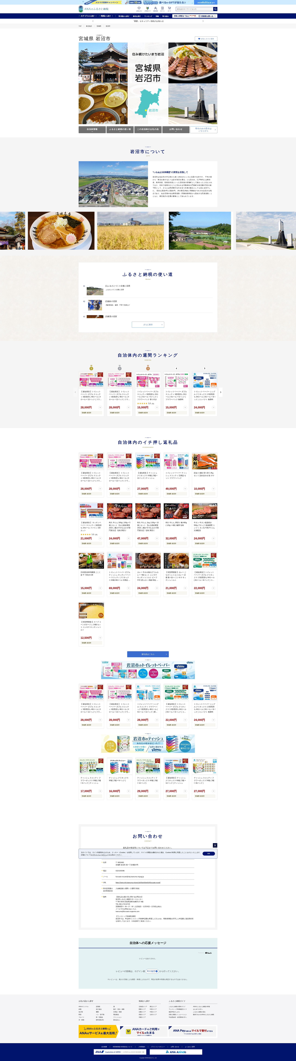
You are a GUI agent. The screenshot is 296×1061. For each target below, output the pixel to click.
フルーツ (81, 1017)
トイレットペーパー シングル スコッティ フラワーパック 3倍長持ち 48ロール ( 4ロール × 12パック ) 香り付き (148, 709)
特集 (157, 16)
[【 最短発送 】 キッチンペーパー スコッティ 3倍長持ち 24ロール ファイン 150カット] (91, 511)
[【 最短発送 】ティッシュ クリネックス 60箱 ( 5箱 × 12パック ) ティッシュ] (148, 461)
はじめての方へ (198, 1009)
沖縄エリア (142, 1017)
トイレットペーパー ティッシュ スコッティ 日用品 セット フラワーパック (176, 475)
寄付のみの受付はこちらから (203, 130)
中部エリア (153, 1009)
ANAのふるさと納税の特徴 (201, 1006)
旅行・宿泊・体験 (118, 1009)
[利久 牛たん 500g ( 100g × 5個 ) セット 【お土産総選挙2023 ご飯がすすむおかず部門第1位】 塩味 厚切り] (119, 511)
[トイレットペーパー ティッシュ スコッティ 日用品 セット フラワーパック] (176, 461)
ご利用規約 (141, 1047)
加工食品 (99, 1009)
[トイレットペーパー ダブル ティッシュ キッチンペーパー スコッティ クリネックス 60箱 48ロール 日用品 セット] (119, 561)
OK (208, 853)
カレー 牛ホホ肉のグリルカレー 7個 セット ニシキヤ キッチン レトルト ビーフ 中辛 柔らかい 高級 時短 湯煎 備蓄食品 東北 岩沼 (148, 577)
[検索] (215, 9)
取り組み (165, 16)
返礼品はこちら (148, 654)
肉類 (80, 1009)
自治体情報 (92, 129)
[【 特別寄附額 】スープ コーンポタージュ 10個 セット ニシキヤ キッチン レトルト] (91, 610)
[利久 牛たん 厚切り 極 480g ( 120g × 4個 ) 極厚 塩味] (176, 511)
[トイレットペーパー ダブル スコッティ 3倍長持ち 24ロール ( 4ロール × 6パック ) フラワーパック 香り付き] (148, 380)
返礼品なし (116, 1020)
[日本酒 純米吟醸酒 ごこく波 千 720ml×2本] (91, 561)
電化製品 (116, 1014)
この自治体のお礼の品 (148, 129)
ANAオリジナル (83, 1006)
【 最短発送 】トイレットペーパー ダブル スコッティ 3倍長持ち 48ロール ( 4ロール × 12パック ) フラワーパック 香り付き (91, 397)
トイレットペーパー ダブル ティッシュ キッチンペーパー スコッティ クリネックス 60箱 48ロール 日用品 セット (119, 577)
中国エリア (153, 1012)
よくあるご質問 (190, 1047)
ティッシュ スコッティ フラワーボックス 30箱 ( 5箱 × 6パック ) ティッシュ (91, 780)
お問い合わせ (175, 129)
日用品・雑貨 (117, 1012)
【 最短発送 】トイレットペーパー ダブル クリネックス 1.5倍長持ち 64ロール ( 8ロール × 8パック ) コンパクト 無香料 (204, 577)
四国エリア (142, 1014)
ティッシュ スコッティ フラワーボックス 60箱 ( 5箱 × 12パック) (147, 780)
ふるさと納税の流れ (199, 1012)
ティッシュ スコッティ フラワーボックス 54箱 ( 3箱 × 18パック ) (204, 780)
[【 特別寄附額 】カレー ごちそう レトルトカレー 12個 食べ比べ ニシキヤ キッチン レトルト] (176, 561)
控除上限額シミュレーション (178, 1014)
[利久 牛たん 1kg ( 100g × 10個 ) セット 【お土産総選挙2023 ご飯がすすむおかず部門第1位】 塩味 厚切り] (148, 511)
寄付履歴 (151, 971)
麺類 (97, 1012)
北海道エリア (143, 1006)
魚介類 (81, 1012)
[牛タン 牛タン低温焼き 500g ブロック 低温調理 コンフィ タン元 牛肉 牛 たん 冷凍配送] (204, 511)
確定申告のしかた (174, 1012)
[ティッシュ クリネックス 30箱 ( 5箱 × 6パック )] (119, 766)
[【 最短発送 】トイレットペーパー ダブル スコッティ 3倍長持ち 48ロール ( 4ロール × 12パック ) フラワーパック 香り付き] (91, 380)
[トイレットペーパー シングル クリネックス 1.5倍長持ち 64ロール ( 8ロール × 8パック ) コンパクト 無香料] (204, 380)
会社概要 (104, 1047)
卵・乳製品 (99, 1017)
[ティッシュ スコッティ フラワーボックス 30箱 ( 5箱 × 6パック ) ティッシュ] (91, 766)
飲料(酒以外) (100, 1020)
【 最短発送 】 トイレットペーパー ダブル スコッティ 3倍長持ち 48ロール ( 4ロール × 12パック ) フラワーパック (119, 397)
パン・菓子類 (100, 1014)
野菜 (80, 1014)
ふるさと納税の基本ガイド (177, 1006)
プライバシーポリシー (158, 1047)
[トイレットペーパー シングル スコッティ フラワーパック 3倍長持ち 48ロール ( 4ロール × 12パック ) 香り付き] (148, 692)
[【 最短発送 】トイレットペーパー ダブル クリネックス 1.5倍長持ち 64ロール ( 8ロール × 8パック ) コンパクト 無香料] (204, 561)
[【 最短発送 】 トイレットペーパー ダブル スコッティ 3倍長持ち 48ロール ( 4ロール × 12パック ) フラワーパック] (119, 380)
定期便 (98, 1006)
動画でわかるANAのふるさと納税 (203, 1014)
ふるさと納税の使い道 (120, 129)
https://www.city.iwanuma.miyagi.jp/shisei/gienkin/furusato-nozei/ (138, 882)
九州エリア (153, 1014)
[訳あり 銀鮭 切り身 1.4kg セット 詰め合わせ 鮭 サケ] (204, 461)
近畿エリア (142, 1012)
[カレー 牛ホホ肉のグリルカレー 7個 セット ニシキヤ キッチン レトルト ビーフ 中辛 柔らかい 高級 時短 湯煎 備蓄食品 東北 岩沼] (148, 561)
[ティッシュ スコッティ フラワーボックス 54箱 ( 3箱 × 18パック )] (204, 766)
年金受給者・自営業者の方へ (178, 1017)
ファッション (117, 1017)
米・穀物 (81, 1020)
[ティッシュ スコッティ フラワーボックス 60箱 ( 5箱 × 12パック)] (148, 766)
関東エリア (142, 1009)
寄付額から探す (124, 16)
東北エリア (153, 1006)
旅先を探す (137, 16)
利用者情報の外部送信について (122, 1047)
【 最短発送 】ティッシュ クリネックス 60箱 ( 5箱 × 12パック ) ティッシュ (147, 475)
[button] (93, 21)
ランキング (148, 16)
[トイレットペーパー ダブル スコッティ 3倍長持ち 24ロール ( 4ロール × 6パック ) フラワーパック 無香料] (176, 380)
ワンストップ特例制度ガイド (178, 1009)
